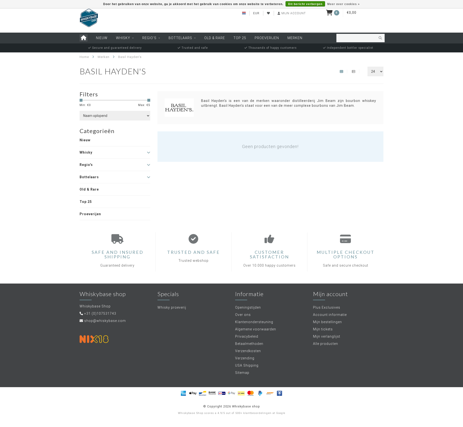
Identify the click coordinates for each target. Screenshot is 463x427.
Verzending (244, 358)
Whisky (123, 38)
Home (84, 57)
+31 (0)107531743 (100, 313)
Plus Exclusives (326, 307)
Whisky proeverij (171, 307)
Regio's (149, 38)
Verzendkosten (248, 351)
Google (280, 413)
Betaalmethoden (249, 344)
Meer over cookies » (343, 4)
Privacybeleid (246, 336)
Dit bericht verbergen (305, 4)
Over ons (243, 315)
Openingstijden (248, 307)
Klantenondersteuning (254, 322)
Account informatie (330, 315)
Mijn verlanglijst (326, 336)
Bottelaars (180, 38)
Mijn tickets (323, 329)
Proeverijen (267, 38)
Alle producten (325, 344)
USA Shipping (247, 365)
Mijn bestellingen (327, 322)
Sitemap (242, 373)
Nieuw (102, 38)
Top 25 (239, 38)
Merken (294, 38)
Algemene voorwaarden (255, 329)
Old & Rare (214, 38)
